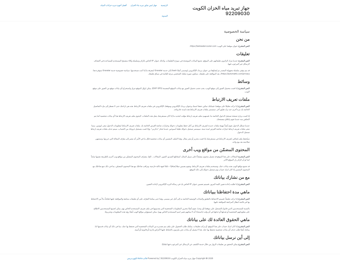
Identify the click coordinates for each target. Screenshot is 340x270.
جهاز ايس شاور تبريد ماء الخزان (144, 5)
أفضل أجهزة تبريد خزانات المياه (114, 5)
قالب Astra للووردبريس (137, 258)
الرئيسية (164, 5)
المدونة (165, 16)
